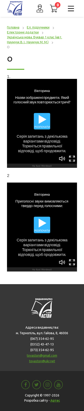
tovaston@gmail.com (42, 355)
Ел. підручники (38, 27)
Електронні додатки (23, 32)
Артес (55, 400)
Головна (13, 27)
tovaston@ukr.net (42, 361)
